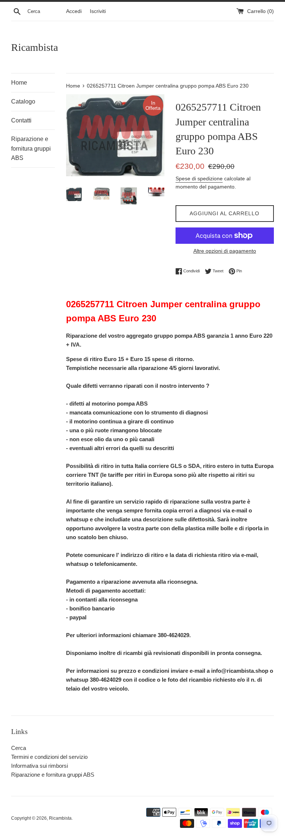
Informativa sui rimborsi (39, 766)
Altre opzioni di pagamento (224, 251)
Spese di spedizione (199, 178)
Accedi (74, 11)
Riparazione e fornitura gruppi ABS (31, 148)
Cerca (18, 748)
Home (19, 82)
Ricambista (34, 47)
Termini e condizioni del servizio (49, 757)
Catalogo (23, 101)
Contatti (21, 120)
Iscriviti (98, 11)
